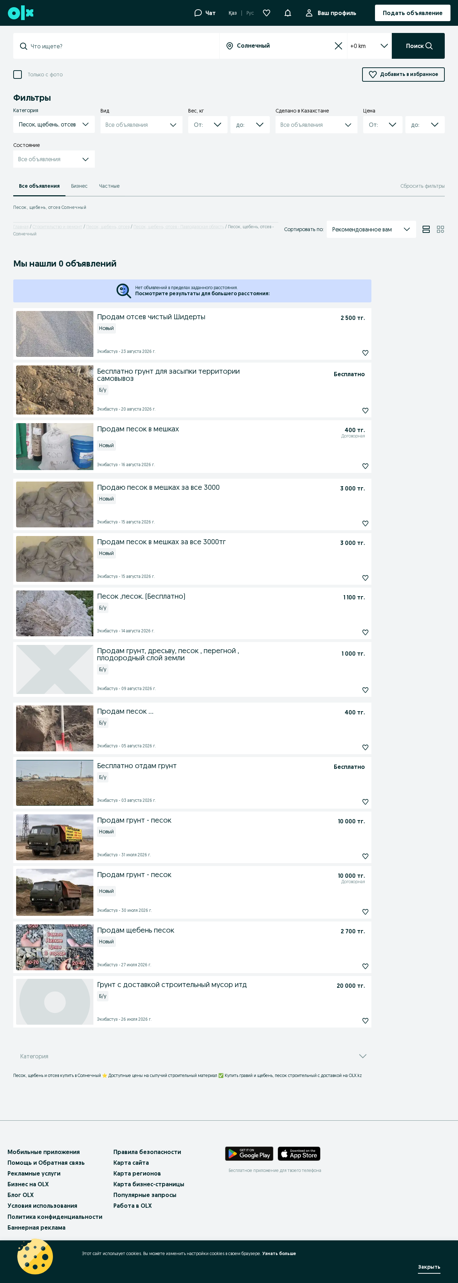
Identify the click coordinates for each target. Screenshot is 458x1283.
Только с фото (45, 75)
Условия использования (42, 1205)
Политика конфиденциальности (55, 1216)
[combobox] (120, 46)
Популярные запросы (144, 1194)
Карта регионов (137, 1173)
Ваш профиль (337, 12)
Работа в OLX (132, 1205)
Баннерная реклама (36, 1227)
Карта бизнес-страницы (148, 1184)
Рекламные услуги (34, 1173)
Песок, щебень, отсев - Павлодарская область (178, 226)
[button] (287, 12)
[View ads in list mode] (426, 229)
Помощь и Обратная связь (46, 1162)
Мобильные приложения (44, 1151)
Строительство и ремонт (57, 226)
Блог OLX (21, 1194)
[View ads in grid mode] (440, 229)
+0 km (358, 45)
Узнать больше (279, 1253)
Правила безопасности (147, 1151)
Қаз (233, 13)
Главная (21, 226)
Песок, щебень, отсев (108, 226)
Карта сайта (131, 1162)
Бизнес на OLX (28, 1184)
